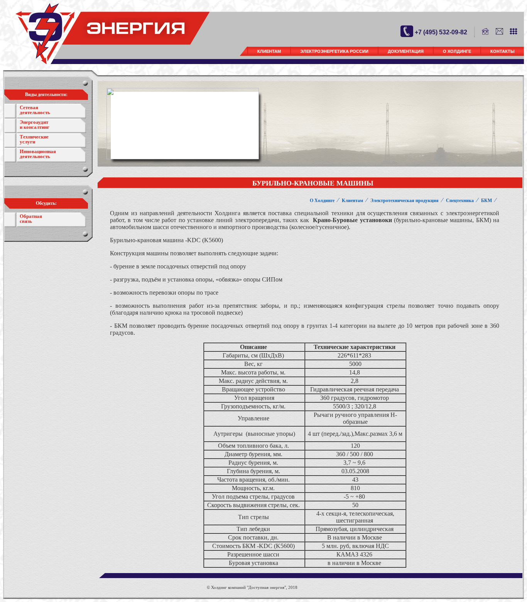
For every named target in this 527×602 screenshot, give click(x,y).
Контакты (502, 51)
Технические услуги (34, 139)
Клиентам (269, 51)
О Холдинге (457, 51)
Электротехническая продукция (404, 200)
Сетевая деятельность (35, 110)
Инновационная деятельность (38, 153)
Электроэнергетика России (334, 51)
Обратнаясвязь (31, 218)
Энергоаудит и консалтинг (34, 124)
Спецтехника (460, 200)
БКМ (486, 200)
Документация (406, 51)
